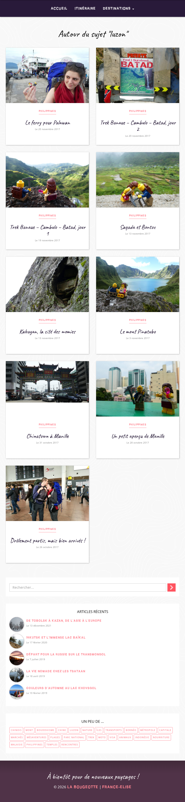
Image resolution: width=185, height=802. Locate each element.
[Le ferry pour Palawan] (47, 75)
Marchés (17, 737)
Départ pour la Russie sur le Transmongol (66, 654)
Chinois (16, 730)
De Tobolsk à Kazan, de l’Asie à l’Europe (64, 620)
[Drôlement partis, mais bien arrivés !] (47, 493)
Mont (29, 730)
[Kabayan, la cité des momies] (47, 284)
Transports (114, 730)
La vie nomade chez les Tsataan (55, 671)
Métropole (147, 730)
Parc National (74, 737)
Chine (62, 730)
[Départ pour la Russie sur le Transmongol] (16, 658)
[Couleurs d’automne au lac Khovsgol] (16, 692)
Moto (102, 737)
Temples (52, 744)
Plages (55, 737)
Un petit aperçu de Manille (137, 436)
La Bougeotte (82, 787)
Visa (112, 737)
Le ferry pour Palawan (47, 122)
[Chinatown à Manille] (47, 389)
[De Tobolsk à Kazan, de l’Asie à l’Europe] (16, 624)
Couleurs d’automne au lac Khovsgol (61, 688)
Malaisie (17, 744)
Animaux (125, 737)
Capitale (165, 730)
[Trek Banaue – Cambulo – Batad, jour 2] (137, 75)
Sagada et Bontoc (138, 227)
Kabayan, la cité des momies (47, 331)
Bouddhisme (45, 730)
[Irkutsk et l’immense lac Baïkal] (16, 641)
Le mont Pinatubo (138, 331)
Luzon (74, 730)
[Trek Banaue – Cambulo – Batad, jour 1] (47, 180)
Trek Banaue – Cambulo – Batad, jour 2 (138, 126)
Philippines (47, 111)
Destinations (117, 8)
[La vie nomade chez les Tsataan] (16, 675)
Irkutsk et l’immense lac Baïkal (56, 637)
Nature (87, 730)
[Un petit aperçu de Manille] (137, 389)
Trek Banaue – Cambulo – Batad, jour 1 (47, 230)
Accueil (59, 8)
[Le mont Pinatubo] (137, 284)
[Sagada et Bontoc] (137, 180)
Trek (91, 737)
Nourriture (161, 737)
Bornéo (131, 730)
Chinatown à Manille (47, 436)
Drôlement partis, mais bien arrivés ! (47, 540)
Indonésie (142, 737)
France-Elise (117, 787)
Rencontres (69, 744)
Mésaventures (36, 737)
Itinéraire (85, 8)
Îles (99, 730)
